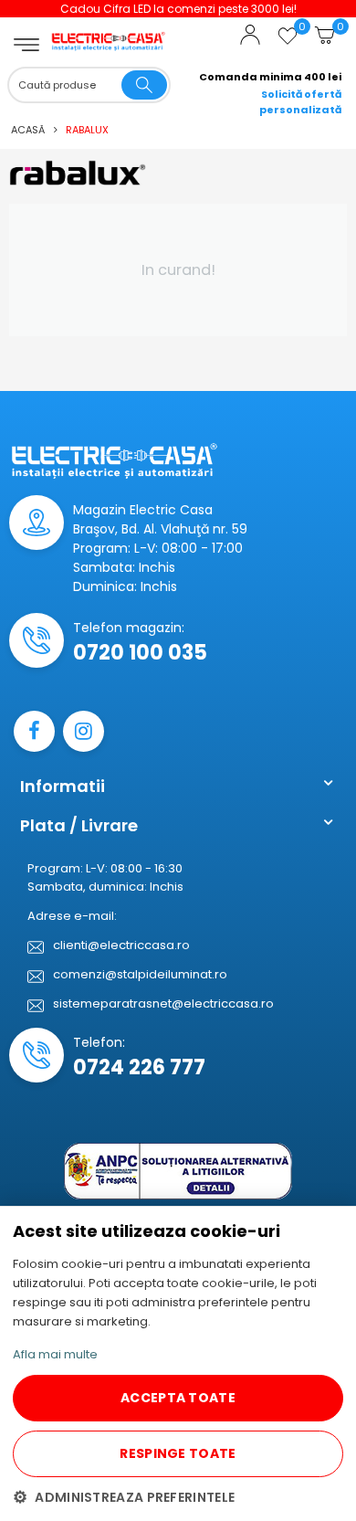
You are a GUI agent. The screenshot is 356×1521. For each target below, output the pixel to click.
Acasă (28, 129)
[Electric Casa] (108, 28)
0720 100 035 (140, 653)
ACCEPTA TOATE (178, 1398)
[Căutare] (144, 85)
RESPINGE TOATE (178, 1453)
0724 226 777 (139, 1067)
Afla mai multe (55, 1354)
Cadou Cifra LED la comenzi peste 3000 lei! (178, 8)
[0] (287, 43)
